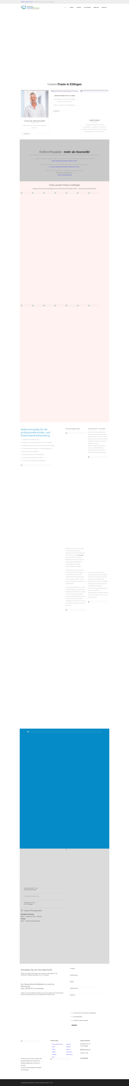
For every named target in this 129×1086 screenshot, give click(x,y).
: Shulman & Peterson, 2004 (64, 161)
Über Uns (96, 7)
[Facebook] (83, 1064)
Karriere (68, 1049)
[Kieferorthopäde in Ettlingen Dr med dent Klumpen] (30, 7)
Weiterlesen (26, 133)
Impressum (69, 1052)
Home (65, 7)
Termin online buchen (57, 1044)
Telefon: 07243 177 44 (27, 2)
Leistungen (87, 7)
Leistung (54, 1054)
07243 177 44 (48, 1082)
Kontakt (104, 7)
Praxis (72, 7)
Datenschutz (69, 1054)
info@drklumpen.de (31, 896)
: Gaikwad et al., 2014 (64, 167)
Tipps (53, 1057)
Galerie (79, 7)
